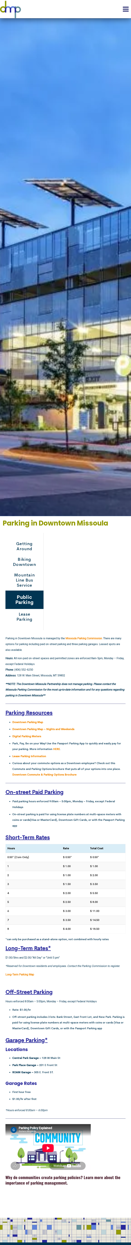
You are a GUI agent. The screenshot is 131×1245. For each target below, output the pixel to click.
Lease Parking (24, 617)
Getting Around (24, 546)
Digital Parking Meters (26, 736)
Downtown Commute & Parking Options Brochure (44, 774)
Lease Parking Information (29, 756)
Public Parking (24, 599)
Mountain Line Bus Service (24, 580)
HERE (56, 749)
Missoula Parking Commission (84, 638)
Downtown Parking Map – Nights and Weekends (43, 729)
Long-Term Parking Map (19, 974)
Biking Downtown (24, 562)
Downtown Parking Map (27, 722)
